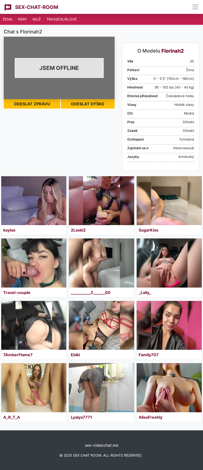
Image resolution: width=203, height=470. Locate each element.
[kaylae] (33, 200)
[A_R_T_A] (33, 387)
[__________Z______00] (101, 262)
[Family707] (169, 325)
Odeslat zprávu (32, 103)
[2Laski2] (101, 200)
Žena (7, 19)
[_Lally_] (169, 262)
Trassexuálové (61, 19)
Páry (22, 19)
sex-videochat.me (101, 445)
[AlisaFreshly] (169, 387)
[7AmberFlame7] (33, 325)
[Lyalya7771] (101, 387)
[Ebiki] (101, 325)
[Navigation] (195, 7)
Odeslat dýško (87, 103)
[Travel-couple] (33, 262)
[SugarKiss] (169, 200)
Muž (37, 19)
